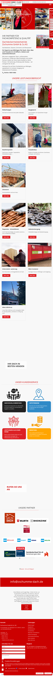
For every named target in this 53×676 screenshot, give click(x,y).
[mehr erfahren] (8, 665)
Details (14, 668)
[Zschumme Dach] (11, 6)
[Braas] (10, 523)
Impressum (7, 670)
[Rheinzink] (39, 523)
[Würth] (22, 523)
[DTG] (26, 533)
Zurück (2, 18)
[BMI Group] (26, 542)
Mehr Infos (6, 117)
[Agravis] (10, 556)
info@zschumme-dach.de (39, 2)
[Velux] (20, 556)
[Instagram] (50, 2)
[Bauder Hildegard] (26, 569)
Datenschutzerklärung (14, 670)
